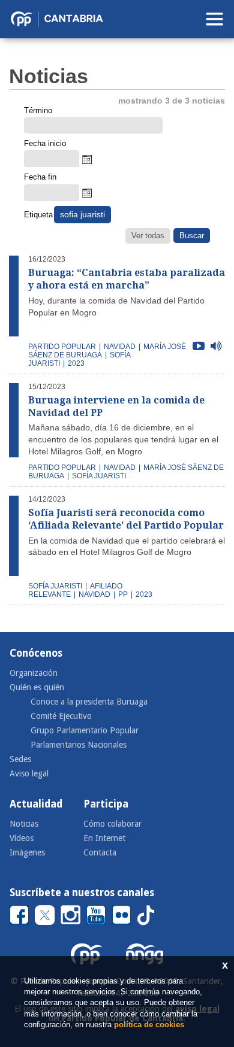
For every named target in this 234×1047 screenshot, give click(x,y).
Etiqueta (38, 214)
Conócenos (36, 653)
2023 (76, 363)
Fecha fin (40, 176)
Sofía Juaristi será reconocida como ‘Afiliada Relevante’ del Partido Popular (126, 519)
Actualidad (36, 804)
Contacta (99, 852)
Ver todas (147, 235)
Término (38, 110)
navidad (120, 346)
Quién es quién (37, 687)
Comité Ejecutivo (61, 716)
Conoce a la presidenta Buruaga (89, 701)
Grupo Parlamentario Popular (85, 730)
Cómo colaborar (112, 824)
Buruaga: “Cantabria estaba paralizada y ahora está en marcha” (126, 279)
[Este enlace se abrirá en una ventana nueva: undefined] (19, 914)
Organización (34, 673)
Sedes (20, 759)
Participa (105, 804)
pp (123, 594)
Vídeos (22, 838)
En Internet (104, 838)
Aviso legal (29, 773)
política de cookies (149, 1024)
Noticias (24, 824)
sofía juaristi (99, 476)
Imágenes (27, 852)
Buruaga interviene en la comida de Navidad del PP (116, 406)
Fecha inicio (45, 143)
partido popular (62, 346)
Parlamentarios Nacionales (79, 744)
